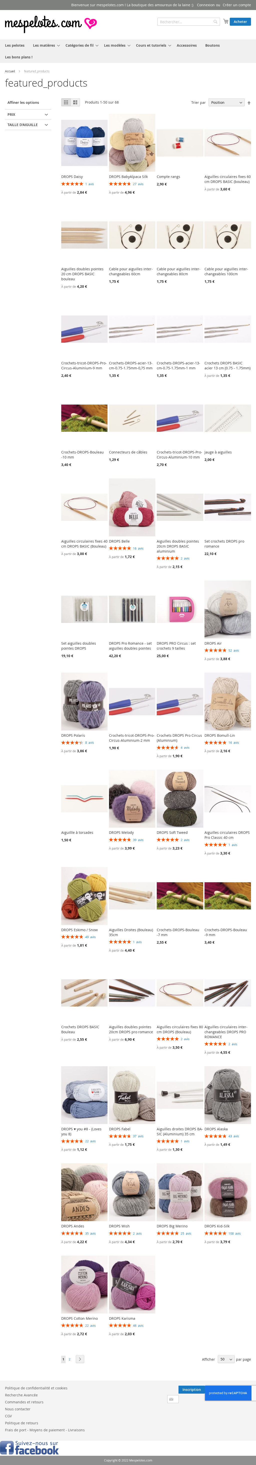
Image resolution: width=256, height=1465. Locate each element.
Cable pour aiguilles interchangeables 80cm (178, 271)
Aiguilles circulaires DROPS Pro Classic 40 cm (227, 835)
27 (138, 184)
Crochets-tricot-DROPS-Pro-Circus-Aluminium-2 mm (131, 738)
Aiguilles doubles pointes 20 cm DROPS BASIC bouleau (82, 274)
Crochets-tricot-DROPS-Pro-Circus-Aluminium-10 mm (179, 454)
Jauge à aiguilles (218, 452)
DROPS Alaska (216, 1129)
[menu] (128, 51)
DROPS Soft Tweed (172, 832)
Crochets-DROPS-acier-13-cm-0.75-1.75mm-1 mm (178, 365)
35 (90, 1233)
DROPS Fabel (119, 1129)
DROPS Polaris (73, 735)
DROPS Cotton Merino (79, 1318)
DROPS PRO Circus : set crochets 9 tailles (176, 646)
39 (138, 840)
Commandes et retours (24, 1402)
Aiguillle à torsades (77, 832)
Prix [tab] (11, 114)
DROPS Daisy (72, 176)
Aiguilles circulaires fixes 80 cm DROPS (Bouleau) (180, 1029)
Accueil (10, 71)
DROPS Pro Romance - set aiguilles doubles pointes (130, 646)
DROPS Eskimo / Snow (79, 929)
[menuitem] (15, 45)
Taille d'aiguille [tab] (23, 124)
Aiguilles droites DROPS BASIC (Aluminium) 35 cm (180, 1131)
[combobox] (189, 22)
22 (90, 1141)
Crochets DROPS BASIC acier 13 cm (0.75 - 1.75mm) (227, 365)
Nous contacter (17, 1409)
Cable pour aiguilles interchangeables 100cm (226, 271)
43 (233, 1136)
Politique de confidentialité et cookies (36, 1388)
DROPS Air (213, 643)
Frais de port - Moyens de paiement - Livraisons (45, 1430)
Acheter (240, 21)
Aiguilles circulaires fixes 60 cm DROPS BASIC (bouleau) (227, 179)
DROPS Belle (119, 541)
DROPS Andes (72, 1226)
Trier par (198, 102)
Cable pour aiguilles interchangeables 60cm (131, 271)
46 (138, 1325)
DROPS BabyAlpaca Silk (128, 176)
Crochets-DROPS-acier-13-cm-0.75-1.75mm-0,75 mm (130, 365)
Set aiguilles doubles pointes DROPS (78, 646)
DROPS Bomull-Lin (219, 735)
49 (90, 937)
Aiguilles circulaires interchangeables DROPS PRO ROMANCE (226, 1032)
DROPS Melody (121, 832)
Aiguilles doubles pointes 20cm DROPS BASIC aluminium (178, 546)
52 (233, 650)
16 (138, 548)
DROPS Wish (119, 1226)
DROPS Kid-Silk (217, 1226)
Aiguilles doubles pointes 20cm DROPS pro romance (131, 1029)
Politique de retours (21, 1423)
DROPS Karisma (122, 1318)
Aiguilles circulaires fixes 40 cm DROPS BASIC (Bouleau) (84, 544)
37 (138, 1136)
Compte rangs (168, 176)
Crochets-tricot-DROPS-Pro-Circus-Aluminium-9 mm (84, 365)
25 (186, 1233)
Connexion (206, 4)
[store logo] (51, 24)
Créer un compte (237, 4)
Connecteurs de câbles (128, 452)
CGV (8, 1416)
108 (234, 1233)
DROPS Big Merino (172, 1226)
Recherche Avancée (21, 1395)
